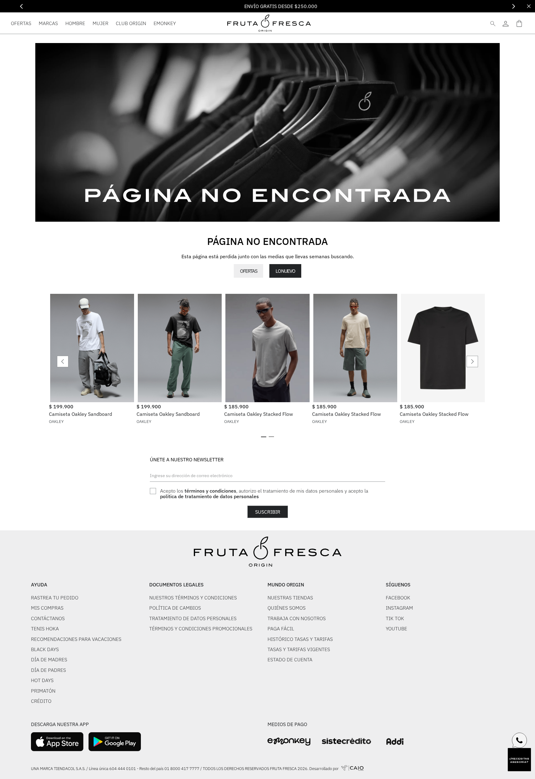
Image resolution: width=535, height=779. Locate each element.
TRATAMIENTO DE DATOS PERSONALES (193, 618)
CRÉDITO (41, 701)
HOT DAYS (42, 680)
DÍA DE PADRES (48, 670)
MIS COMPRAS (47, 608)
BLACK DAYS (45, 649)
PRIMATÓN (43, 691)
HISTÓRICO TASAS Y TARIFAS (300, 639)
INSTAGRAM (399, 608)
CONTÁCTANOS (48, 618)
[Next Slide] (513, 6)
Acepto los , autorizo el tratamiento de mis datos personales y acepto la (264, 493)
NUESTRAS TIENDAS (290, 597)
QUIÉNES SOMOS (287, 608)
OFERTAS (248, 271)
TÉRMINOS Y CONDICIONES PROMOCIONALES (200, 628)
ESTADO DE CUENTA (290, 659)
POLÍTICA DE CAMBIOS (175, 608)
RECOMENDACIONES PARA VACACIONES (76, 639)
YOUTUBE (396, 628)
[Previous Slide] (21, 6)
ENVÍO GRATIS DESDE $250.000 (267, 6)
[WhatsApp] (519, 740)
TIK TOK (395, 618)
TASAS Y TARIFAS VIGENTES (299, 649)
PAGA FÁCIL (281, 628)
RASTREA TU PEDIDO (54, 597)
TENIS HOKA (45, 628)
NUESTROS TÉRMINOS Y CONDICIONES (193, 597)
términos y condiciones (210, 491)
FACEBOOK (398, 597)
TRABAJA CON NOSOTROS (297, 618)
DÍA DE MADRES (49, 659)
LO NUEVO (285, 271)
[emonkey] (289, 741)
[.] (505, 23)
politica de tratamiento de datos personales (209, 496)
